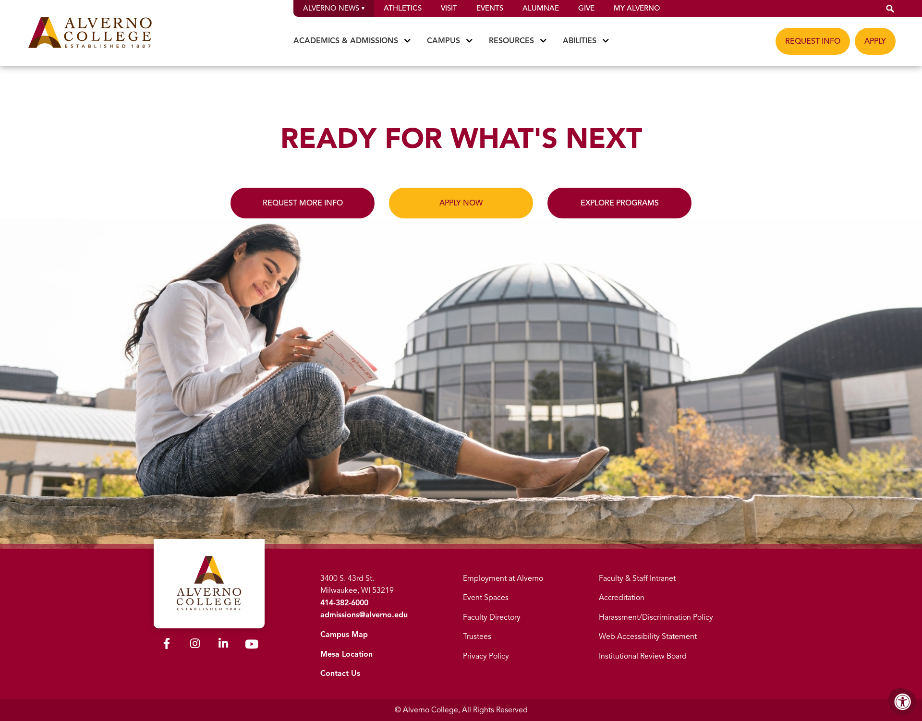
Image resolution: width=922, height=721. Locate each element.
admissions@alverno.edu (364, 615)
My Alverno (637, 8)
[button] (890, 8)
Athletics (403, 8)
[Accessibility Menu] (902, 701)
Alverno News (331, 8)
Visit (449, 8)
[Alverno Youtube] (252, 646)
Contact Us (340, 673)
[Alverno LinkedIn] (223, 645)
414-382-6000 (344, 603)
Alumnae (540, 8)
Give (586, 8)
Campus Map (344, 634)
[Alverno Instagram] (195, 645)
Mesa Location (346, 654)
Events (489, 8)
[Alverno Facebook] (166, 645)
